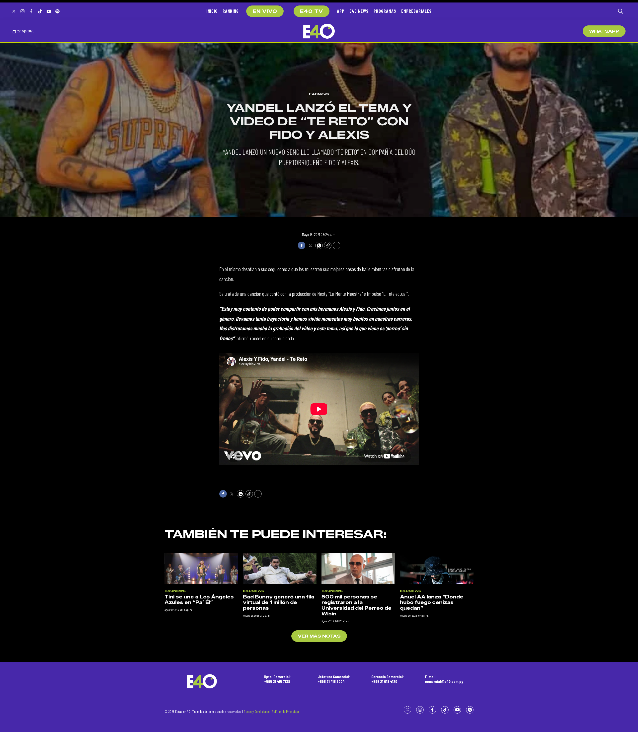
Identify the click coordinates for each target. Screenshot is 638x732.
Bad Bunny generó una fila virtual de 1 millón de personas (278, 602)
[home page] (319, 31)
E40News (319, 94)
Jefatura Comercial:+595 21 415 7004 (334, 679)
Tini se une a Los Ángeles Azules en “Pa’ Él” (199, 599)
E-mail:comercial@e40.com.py (444, 679)
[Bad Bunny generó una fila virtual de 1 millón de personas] (280, 568)
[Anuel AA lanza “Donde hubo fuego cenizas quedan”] (437, 568)
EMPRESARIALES (416, 11)
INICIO (212, 11)
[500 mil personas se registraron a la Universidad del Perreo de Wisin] (358, 568)
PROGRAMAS (385, 11)
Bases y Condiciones (257, 711)
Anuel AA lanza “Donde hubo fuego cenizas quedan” (431, 602)
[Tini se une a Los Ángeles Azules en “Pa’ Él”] (201, 568)
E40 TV (311, 11)
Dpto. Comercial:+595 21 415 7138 (277, 679)
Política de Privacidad (286, 711)
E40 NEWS (359, 11)
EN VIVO (265, 11)
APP (340, 11)
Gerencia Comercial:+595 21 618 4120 (387, 679)
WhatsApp (604, 31)
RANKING (231, 11)
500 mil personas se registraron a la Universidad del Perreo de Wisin (356, 605)
